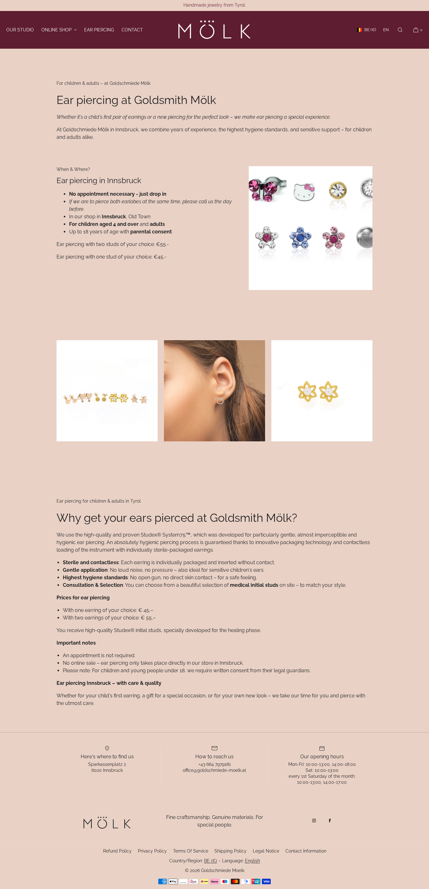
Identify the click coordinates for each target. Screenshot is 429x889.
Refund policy (117, 851)
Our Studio (20, 29)
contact (132, 29)
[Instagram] (314, 820)
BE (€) (370, 29)
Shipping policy (231, 851)
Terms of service (190, 851)
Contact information (305, 851)
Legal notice (266, 851)
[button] (400, 29)
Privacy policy (152, 851)
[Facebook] (330, 820)
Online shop (56, 29)
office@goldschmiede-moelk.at (214, 770)
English (252, 860)
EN (386, 29)
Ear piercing (99, 29)
